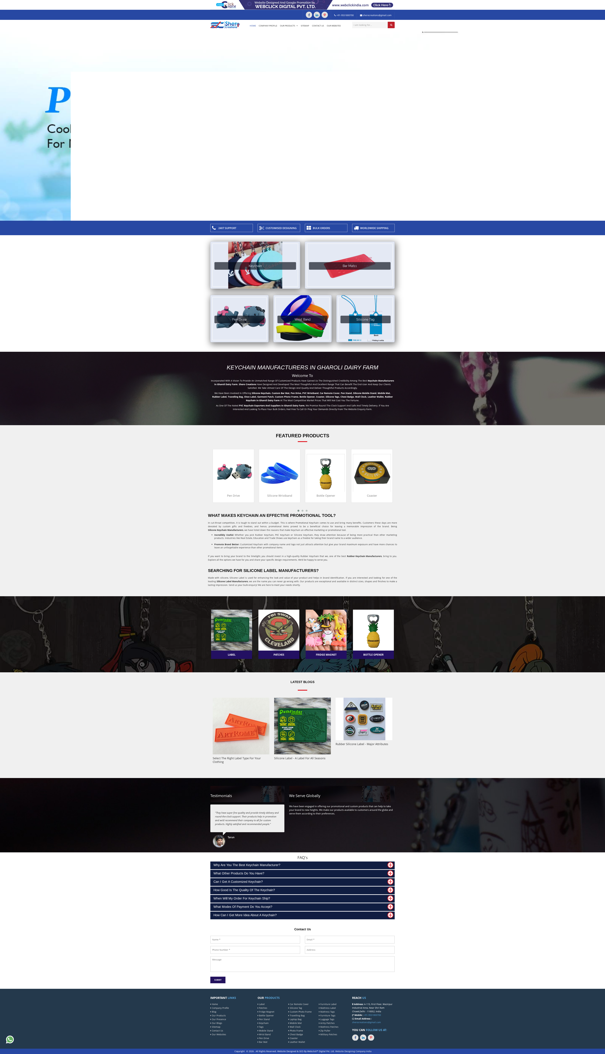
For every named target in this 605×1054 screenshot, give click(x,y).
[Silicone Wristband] (233, 472)
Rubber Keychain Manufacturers (364, 556)
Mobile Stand (265, 1030)
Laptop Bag (295, 1019)
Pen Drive (263, 1038)
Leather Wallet (297, 1041)
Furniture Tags (327, 1015)
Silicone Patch (372, 495)
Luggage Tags (327, 1019)
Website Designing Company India (353, 1051)
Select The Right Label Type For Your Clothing (237, 760)
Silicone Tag (295, 1007)
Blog (213, 1011)
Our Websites (334, 25)
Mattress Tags (327, 1011)
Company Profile (268, 25)
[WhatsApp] (10, 1039)
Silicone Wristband (233, 495)
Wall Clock (294, 1026)
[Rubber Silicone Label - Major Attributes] (364, 719)
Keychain (263, 1023)
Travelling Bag (297, 1015)
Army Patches (327, 1023)
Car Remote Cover (299, 1004)
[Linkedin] (317, 15)
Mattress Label (328, 1007)
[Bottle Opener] (280, 472)
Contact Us (318, 25)
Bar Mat (262, 1041)
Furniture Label (328, 1004)
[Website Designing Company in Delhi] (302, 4)
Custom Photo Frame (300, 1011)
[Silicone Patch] (372, 472)
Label (261, 1004)
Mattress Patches (329, 1026)
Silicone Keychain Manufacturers (225, 529)
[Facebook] (309, 15)
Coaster (326, 495)
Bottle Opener (279, 495)
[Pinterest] (325, 15)
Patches (262, 1007)
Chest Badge (296, 1034)
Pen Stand (264, 1019)
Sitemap (305, 25)
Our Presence (218, 1019)
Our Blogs (216, 1023)
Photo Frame (296, 1030)
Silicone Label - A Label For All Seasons (300, 758)
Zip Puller (325, 1030)
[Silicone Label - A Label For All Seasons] (302, 726)
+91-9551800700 (345, 15)
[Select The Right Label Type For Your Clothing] (241, 726)
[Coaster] (326, 472)
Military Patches (328, 1034)
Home (253, 25)
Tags (261, 1026)
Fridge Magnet (266, 1011)
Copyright (239, 1051)
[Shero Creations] (224, 24)
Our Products (288, 25)
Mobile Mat (295, 1023)
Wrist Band (264, 1034)
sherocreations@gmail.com (377, 15)
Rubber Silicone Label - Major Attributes (362, 744)
